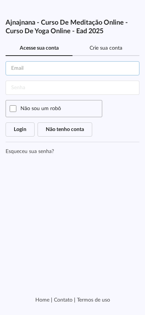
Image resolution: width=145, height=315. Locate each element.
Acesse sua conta (39, 48)
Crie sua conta (106, 48)
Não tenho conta (65, 129)
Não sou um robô (40, 108)
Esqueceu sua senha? (30, 151)
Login (20, 129)
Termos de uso (93, 300)
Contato (63, 300)
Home (42, 300)
